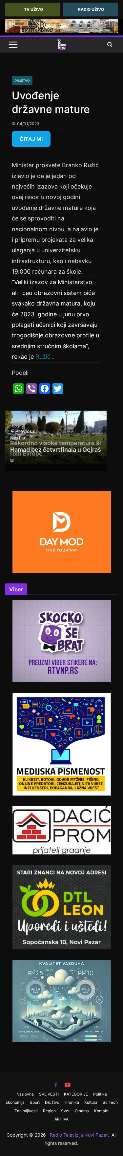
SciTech (110, 1102)
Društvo (22, 80)
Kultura (90, 1102)
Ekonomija (15, 1102)
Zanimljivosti (26, 1110)
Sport (35, 1102)
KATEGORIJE (76, 1094)
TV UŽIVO (33, 9)
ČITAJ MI (31, 139)
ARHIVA (61, 1119)
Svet (65, 1110)
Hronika (72, 1102)
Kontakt (101, 1110)
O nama (82, 1110)
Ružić (43, 356)
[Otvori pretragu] (110, 45)
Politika (100, 1094)
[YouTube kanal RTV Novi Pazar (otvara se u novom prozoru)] (67, 1084)
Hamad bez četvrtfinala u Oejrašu (55, 449)
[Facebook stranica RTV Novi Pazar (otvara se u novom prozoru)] (55, 1084)
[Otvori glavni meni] (13, 45)
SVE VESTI (49, 1094)
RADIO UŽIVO (91, 9)
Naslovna (25, 1094)
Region (49, 1110)
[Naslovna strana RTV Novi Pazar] (62, 45)
